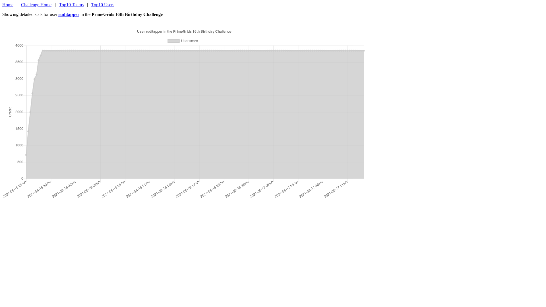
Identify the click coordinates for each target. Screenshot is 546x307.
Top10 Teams (71, 4)
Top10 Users (102, 4)
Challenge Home (36, 4)
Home (7, 4)
